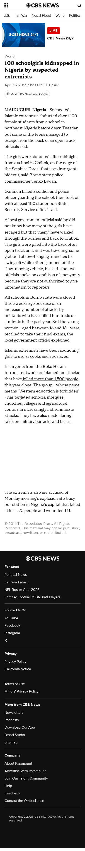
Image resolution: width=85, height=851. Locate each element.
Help (8, 786)
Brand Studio (15, 735)
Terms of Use (15, 684)
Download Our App (20, 727)
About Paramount (18, 763)
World (60, 16)
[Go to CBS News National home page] (42, 5)
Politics (74, 16)
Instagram (12, 633)
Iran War (21, 16)
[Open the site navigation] (15, 5)
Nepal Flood (41, 16)
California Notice (18, 669)
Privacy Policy (15, 661)
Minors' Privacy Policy (22, 691)
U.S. (7, 16)
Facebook (12, 625)
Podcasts (12, 720)
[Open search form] (79, 5)
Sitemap (11, 742)
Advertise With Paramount (25, 771)
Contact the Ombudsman (24, 801)
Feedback (12, 793)
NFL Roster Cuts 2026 (22, 590)
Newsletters (14, 712)
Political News (16, 574)
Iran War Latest (16, 582)
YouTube (11, 618)
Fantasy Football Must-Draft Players (32, 597)
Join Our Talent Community (26, 778)
